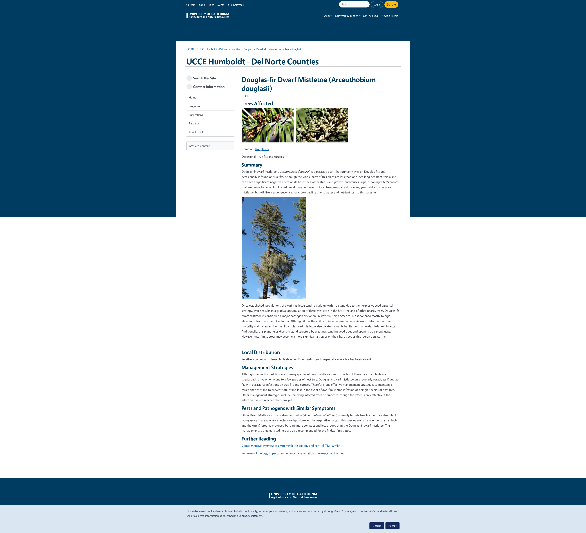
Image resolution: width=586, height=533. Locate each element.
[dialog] (293, 519)
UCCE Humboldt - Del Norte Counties (219, 49)
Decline (377, 526)
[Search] (368, 4)
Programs (194, 106)
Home (192, 97)
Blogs (211, 5)
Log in (377, 4)
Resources (195, 123)
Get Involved (370, 16)
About (327, 16)
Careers (190, 5)
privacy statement (252, 516)
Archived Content (199, 146)
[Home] (207, 16)
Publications (196, 115)
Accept (392, 526)
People (201, 5)
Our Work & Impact (346, 16)
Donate (391, 4)
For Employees (235, 5)
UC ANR (190, 49)
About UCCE (196, 132)
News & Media (390, 16)
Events (220, 5)
